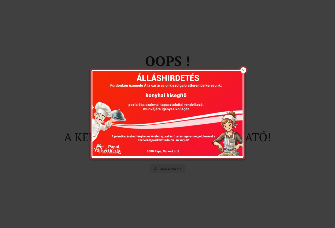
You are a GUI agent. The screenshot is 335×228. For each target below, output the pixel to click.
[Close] (243, 70)
